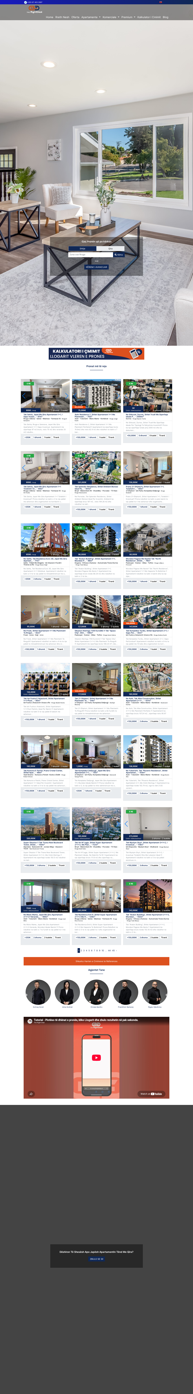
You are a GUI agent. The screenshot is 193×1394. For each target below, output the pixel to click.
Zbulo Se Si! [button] (96, 1259)
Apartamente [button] (89, 17)
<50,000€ (131, 435)
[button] (24, 396)
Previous (26, 995)
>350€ (28, 437)
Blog (165, 17)
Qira (110, 248)
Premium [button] (127, 17)
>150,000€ (81, 509)
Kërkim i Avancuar (96, 267)
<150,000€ (81, 649)
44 (109, 950)
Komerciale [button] (110, 17)
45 (113, 950)
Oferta (75, 17)
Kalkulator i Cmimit (149, 17)
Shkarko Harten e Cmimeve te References (96, 961)
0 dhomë (143, 435)
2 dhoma (37, 579)
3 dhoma (41, 865)
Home (50, 17)
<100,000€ (81, 437)
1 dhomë (37, 437)
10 (103, 950)
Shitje (82, 248)
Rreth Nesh (62, 17)
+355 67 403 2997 (34, 2)
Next (167, 995)
